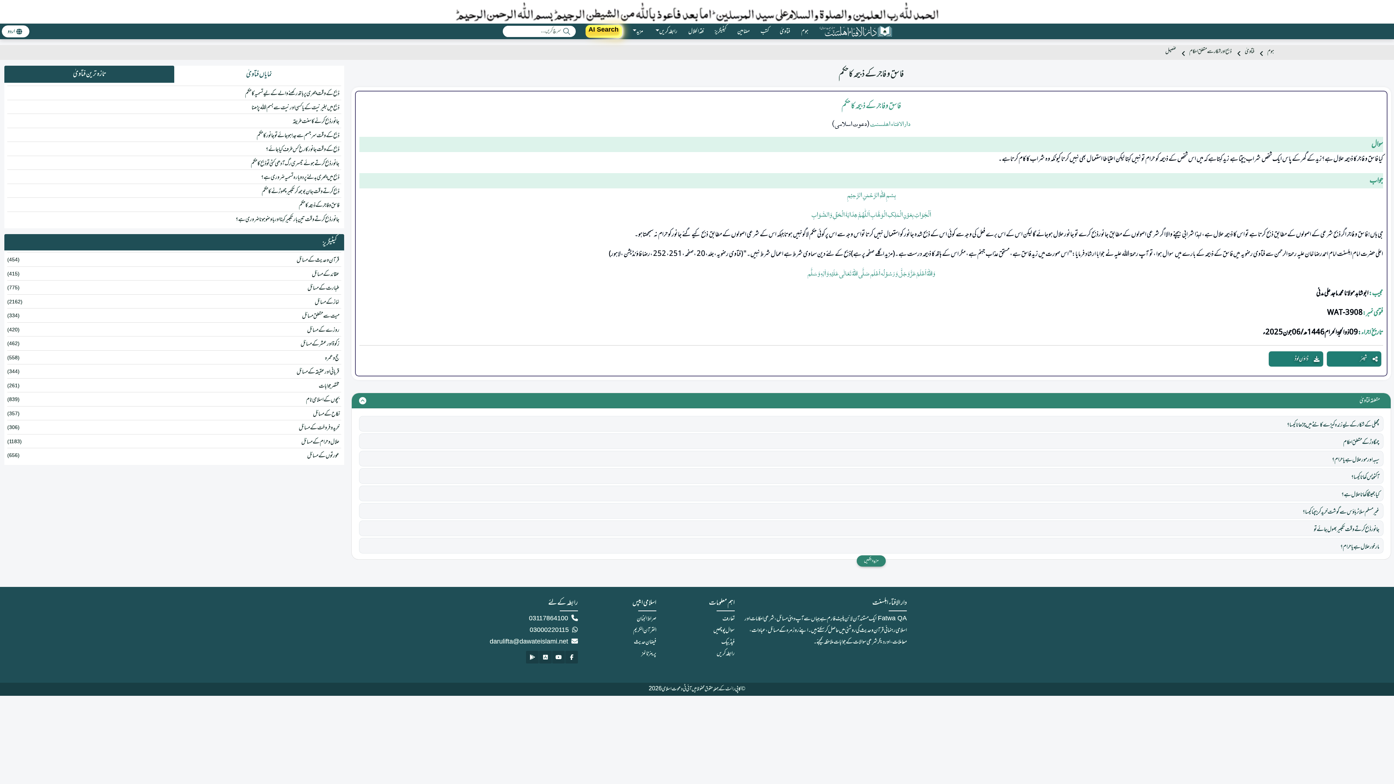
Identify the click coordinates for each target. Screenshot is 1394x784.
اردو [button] (11, 31)
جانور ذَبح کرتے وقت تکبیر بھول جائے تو (1346, 529)
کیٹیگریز (720, 31)
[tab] (259, 74)
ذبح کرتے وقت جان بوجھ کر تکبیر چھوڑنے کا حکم (300, 191)
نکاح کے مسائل (326, 414)
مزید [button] (639, 31)
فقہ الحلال (696, 31)
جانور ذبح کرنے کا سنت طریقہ (316, 121)
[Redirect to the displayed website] (571, 657)
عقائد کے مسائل (325, 274)
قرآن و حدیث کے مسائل (318, 260)
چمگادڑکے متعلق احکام (1361, 442)
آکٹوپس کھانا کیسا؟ (1365, 477)
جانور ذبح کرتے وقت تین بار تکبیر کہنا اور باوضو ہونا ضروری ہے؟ (287, 219)
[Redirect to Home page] (855, 31)
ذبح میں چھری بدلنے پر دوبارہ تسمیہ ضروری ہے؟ (300, 177)
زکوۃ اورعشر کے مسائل (320, 344)
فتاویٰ (785, 31)
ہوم (804, 31)
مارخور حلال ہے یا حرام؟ (1359, 547)
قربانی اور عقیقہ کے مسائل (318, 372)
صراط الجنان (646, 618)
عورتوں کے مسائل (323, 455)
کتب (765, 31)
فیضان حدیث (645, 642)
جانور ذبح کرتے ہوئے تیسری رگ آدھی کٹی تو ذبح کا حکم (295, 163)
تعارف (728, 618)
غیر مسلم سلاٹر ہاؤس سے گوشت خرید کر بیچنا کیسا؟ (1341, 512)
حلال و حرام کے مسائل (320, 442)
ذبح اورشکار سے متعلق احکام (1210, 51)
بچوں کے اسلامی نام (322, 400)
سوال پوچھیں (724, 630)
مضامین (743, 31)
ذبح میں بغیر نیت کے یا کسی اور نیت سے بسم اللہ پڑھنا (295, 107)
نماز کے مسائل (327, 302)
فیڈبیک (728, 642)
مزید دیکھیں (871, 560)
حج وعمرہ (332, 358)
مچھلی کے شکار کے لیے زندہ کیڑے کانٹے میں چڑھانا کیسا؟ (1333, 425)
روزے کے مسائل (323, 330)
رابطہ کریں (726, 653)
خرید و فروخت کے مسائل (319, 427)
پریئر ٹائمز (648, 653)
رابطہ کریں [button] (668, 31)
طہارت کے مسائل (323, 288)
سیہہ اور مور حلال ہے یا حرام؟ (1355, 459)
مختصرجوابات (329, 386)
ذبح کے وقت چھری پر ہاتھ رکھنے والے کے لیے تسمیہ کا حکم (292, 93)
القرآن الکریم (644, 630)
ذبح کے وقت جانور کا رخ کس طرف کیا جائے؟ (302, 149)
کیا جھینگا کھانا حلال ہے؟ (1360, 494)
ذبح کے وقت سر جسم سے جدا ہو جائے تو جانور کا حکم (298, 135)
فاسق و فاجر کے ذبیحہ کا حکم (319, 205)
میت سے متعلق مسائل (320, 316)
